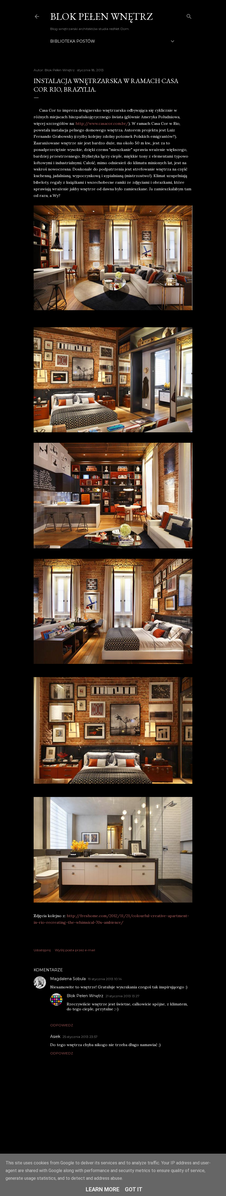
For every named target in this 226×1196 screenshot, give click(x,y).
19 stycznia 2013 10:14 (105, 979)
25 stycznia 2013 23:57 (80, 1037)
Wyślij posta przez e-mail (75, 950)
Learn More (102, 1189)
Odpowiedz (61, 1025)
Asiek (55, 1036)
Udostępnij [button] (42, 950)
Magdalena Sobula (68, 978)
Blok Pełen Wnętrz (101, 16)
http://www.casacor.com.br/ (102, 123)
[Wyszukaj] (189, 15)
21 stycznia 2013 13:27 (122, 996)
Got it (133, 1189)
